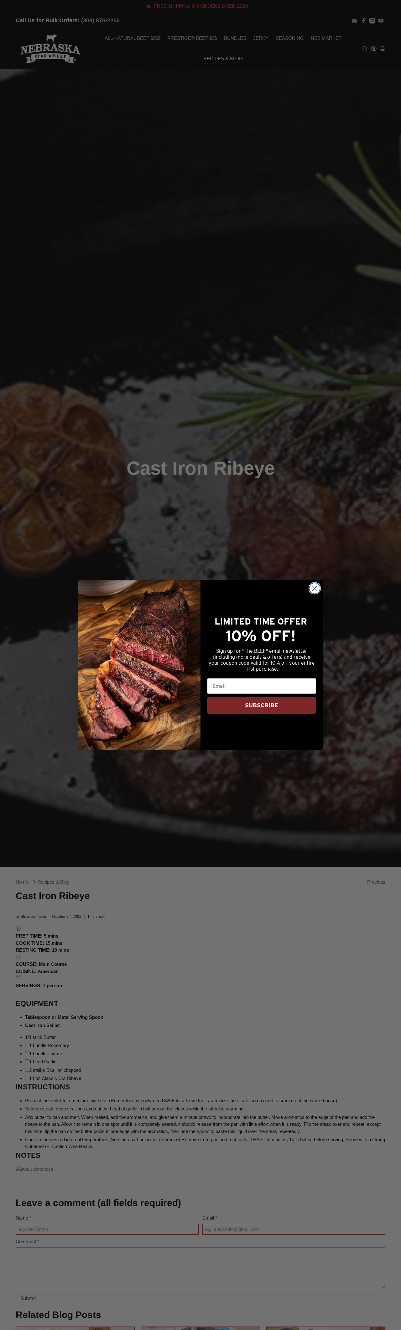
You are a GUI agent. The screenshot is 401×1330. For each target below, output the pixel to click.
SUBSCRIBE (261, 705)
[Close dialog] (314, 588)
